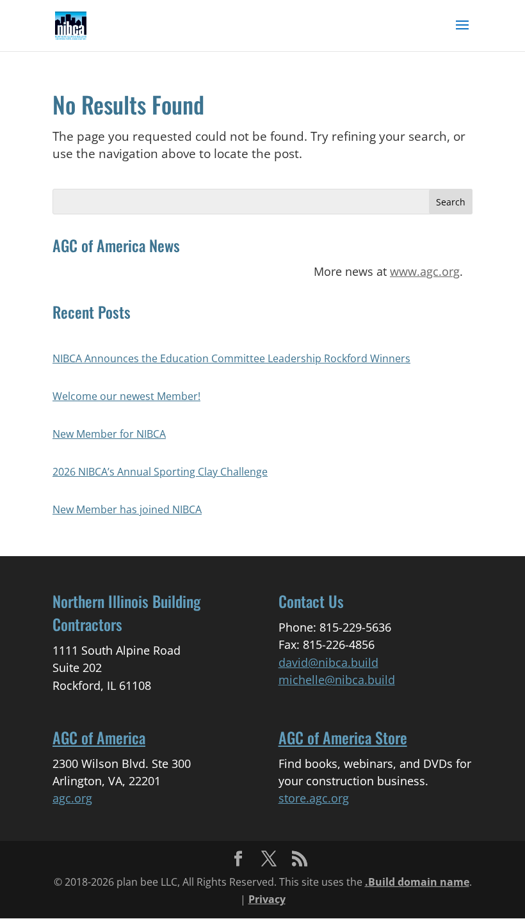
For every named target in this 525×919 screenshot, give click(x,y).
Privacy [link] (267, 899)
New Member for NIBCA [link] (109, 434)
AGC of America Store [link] (343, 737)
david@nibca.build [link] (328, 662)
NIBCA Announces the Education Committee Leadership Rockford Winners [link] (231, 358)
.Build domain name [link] (417, 882)
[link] (70, 24)
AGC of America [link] (98, 737)
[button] (462, 33)
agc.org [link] (72, 798)
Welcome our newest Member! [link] (126, 396)
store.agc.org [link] (314, 798)
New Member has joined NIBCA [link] (127, 509)
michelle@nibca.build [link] (337, 679)
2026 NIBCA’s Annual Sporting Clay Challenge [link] (160, 472)
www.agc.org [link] (425, 271)
